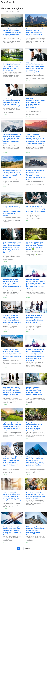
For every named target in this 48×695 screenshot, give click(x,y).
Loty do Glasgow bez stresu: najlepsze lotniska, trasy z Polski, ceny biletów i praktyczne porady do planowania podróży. (35, 426)
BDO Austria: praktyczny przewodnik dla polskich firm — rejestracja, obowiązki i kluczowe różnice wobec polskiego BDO (35, 530)
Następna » (27, 548)
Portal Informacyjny (8, 2)
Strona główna (43, 2)
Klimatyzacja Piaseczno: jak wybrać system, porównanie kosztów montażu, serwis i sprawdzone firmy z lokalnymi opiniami (12, 530)
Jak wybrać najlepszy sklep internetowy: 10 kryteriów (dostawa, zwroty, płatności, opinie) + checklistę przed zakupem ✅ (35, 245)
